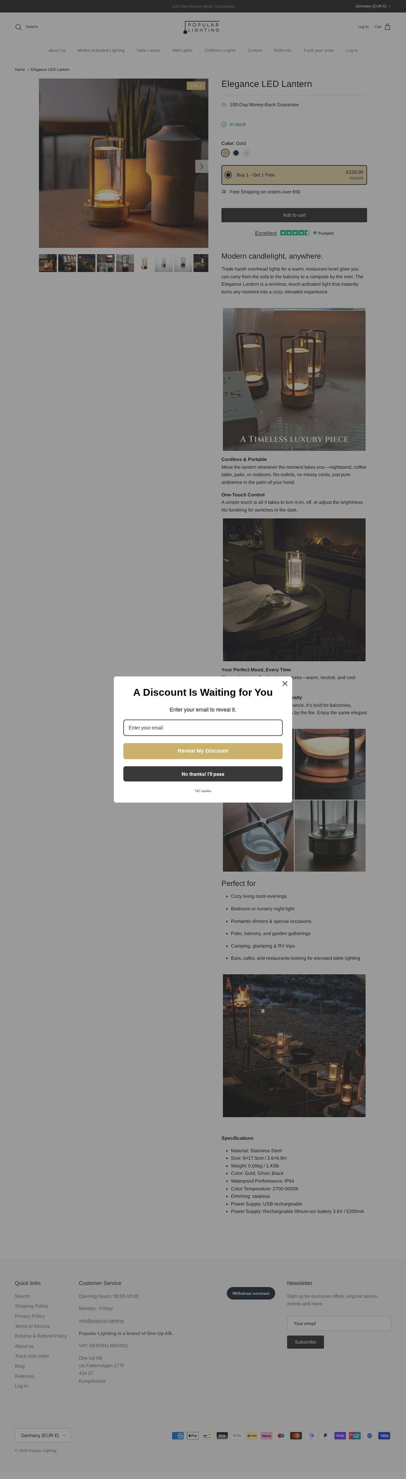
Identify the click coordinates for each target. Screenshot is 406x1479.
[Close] (285, 683)
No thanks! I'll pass (203, 773)
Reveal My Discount (203, 751)
